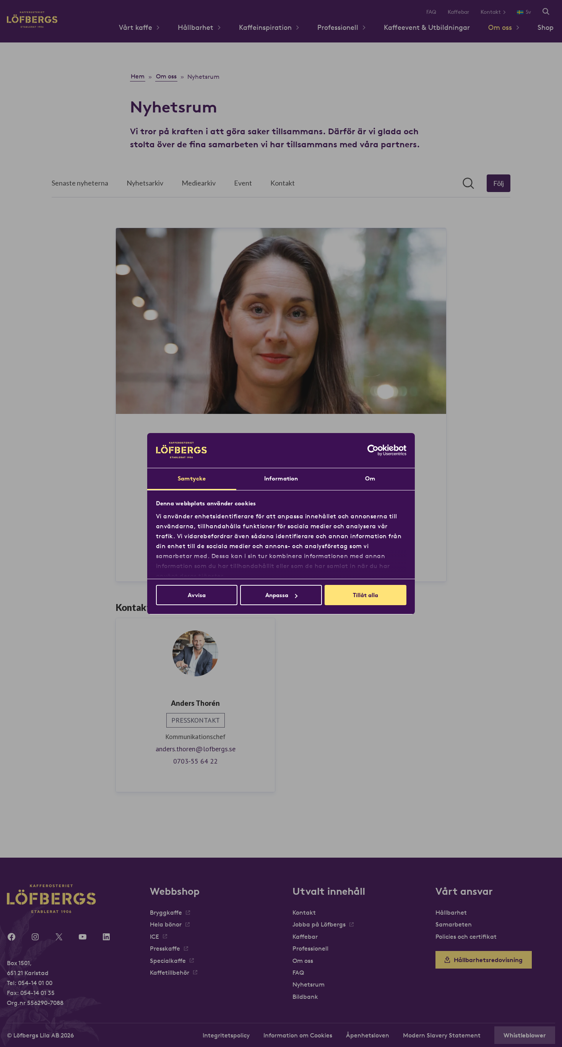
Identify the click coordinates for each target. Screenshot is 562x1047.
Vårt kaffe (135, 27)
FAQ (431, 11)
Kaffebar (458, 11)
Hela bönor (166, 924)
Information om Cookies (297, 1035)
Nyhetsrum (308, 984)
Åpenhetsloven (367, 1035)
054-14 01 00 (35, 983)
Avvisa (197, 595)
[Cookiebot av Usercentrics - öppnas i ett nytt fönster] (372, 450)
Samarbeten (453, 924)
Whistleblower (525, 1035)
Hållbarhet (195, 27)
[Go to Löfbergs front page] (32, 25)
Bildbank (305, 996)
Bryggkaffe (166, 912)
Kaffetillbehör (169, 972)
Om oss (500, 27)
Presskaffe (165, 948)
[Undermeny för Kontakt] (507, 12)
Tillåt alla (365, 595)
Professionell (337, 27)
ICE (154, 936)
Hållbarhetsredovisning (488, 960)
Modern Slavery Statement (442, 1035)
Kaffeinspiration (265, 27)
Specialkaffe (168, 960)
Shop (546, 27)
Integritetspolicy (226, 1035)
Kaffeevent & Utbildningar (427, 27)
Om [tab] (370, 478)
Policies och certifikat (466, 936)
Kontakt (491, 11)
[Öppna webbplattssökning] (546, 12)
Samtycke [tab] (192, 478)
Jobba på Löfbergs (319, 924)
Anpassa (276, 595)
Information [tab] (281, 478)
